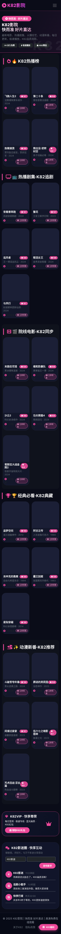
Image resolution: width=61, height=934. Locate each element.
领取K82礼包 (18, 830)
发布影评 (47, 865)
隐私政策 (30, 927)
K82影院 (15, 5)
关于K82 (18, 927)
